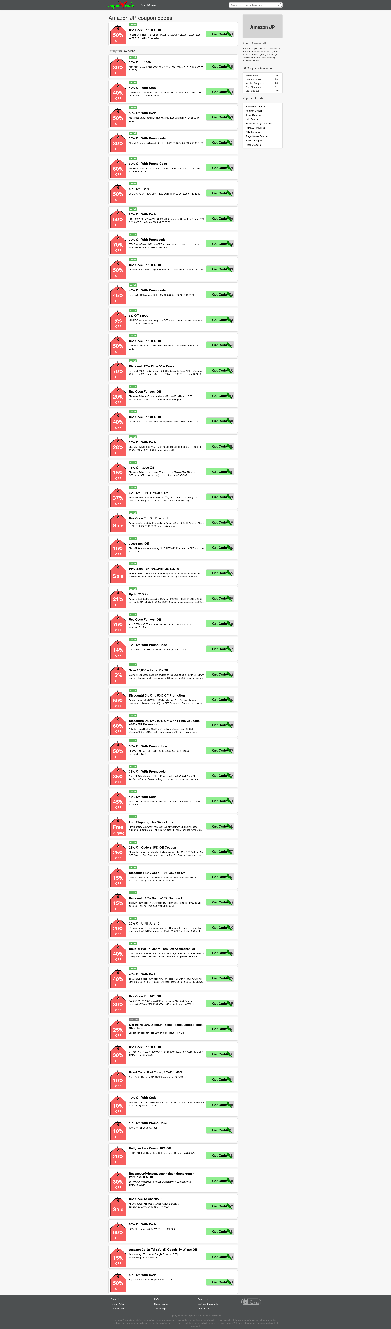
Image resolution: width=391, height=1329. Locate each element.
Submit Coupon (148, 5)
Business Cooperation (208, 1303)
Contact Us (203, 1299)
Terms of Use (117, 1308)
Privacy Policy (117, 1303)
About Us (115, 1299)
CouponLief (203, 1308)
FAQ (156, 1299)
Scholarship (160, 1308)
